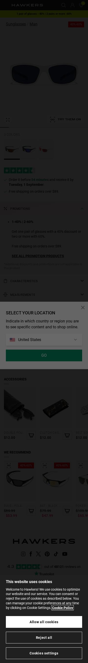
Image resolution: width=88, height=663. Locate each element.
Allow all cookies (44, 622)
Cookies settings (44, 653)
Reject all (44, 638)
